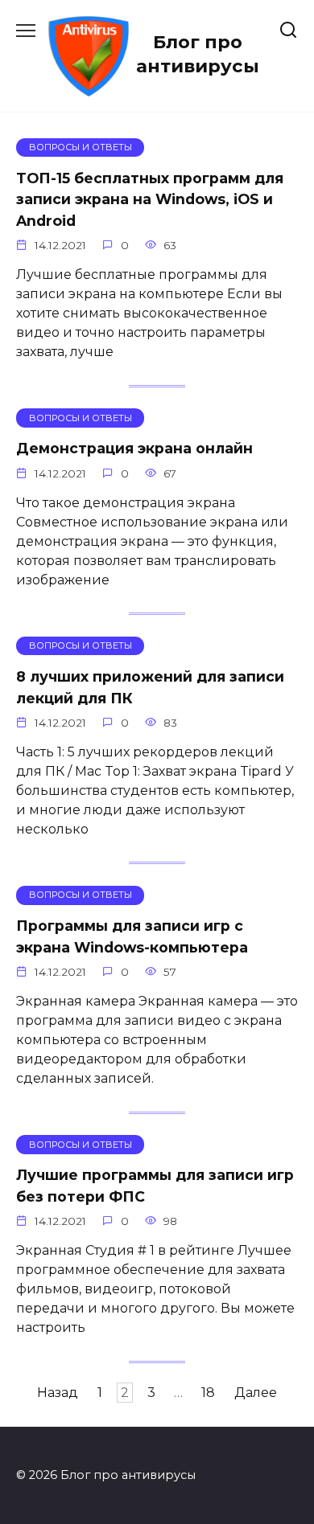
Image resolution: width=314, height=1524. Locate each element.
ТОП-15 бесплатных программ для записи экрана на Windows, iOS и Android (149, 199)
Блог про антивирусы (197, 53)
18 (208, 1392)
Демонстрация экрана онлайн (134, 448)
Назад (57, 1392)
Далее (255, 1392)
